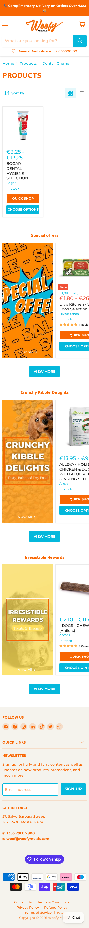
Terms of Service (38, 912)
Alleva (63, 483)
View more (44, 536)
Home (8, 63)
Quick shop (23, 198)
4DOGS (64, 635)
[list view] (81, 93)
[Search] (80, 41)
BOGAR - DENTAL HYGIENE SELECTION (17, 170)
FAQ (60, 912)
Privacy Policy (28, 907)
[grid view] (70, 93)
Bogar (11, 183)
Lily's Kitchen (69, 314)
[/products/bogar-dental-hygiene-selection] (22, 126)
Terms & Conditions (53, 902)
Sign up (73, 789)
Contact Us (23, 902)
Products (28, 63)
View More (44, 371)
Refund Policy (55, 907)
